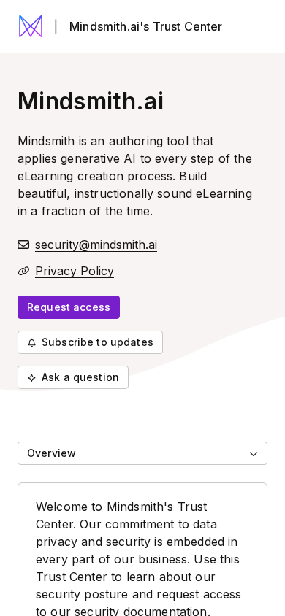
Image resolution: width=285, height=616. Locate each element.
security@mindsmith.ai (96, 244)
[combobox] (142, 453)
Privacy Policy (74, 270)
